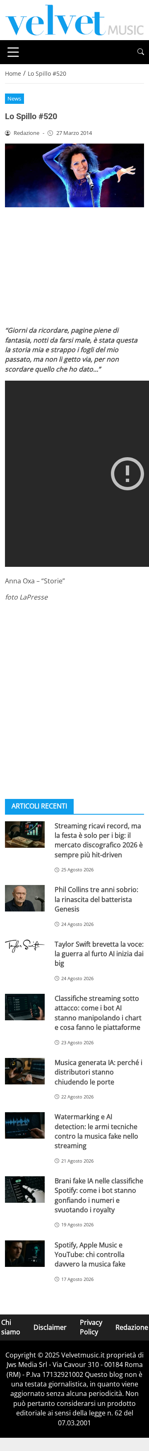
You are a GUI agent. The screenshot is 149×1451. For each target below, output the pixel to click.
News (14, 98)
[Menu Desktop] (13, 52)
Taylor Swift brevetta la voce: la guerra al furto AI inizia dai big (99, 954)
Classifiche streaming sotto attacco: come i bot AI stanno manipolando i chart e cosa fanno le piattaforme (98, 1013)
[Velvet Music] (74, 19)
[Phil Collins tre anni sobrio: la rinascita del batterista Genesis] (25, 898)
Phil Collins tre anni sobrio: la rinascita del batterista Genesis (96, 899)
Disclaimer (50, 1327)
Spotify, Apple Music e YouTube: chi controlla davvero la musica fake (90, 1254)
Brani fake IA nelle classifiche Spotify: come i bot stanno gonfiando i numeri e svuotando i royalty (99, 1195)
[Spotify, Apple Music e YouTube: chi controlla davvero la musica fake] (25, 1253)
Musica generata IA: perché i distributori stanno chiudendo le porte (98, 1072)
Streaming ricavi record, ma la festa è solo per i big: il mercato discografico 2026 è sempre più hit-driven (99, 840)
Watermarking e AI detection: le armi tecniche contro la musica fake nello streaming (96, 1131)
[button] (140, 52)
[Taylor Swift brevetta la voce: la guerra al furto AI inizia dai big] (25, 946)
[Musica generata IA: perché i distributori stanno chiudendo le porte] (25, 1071)
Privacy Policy (91, 1327)
